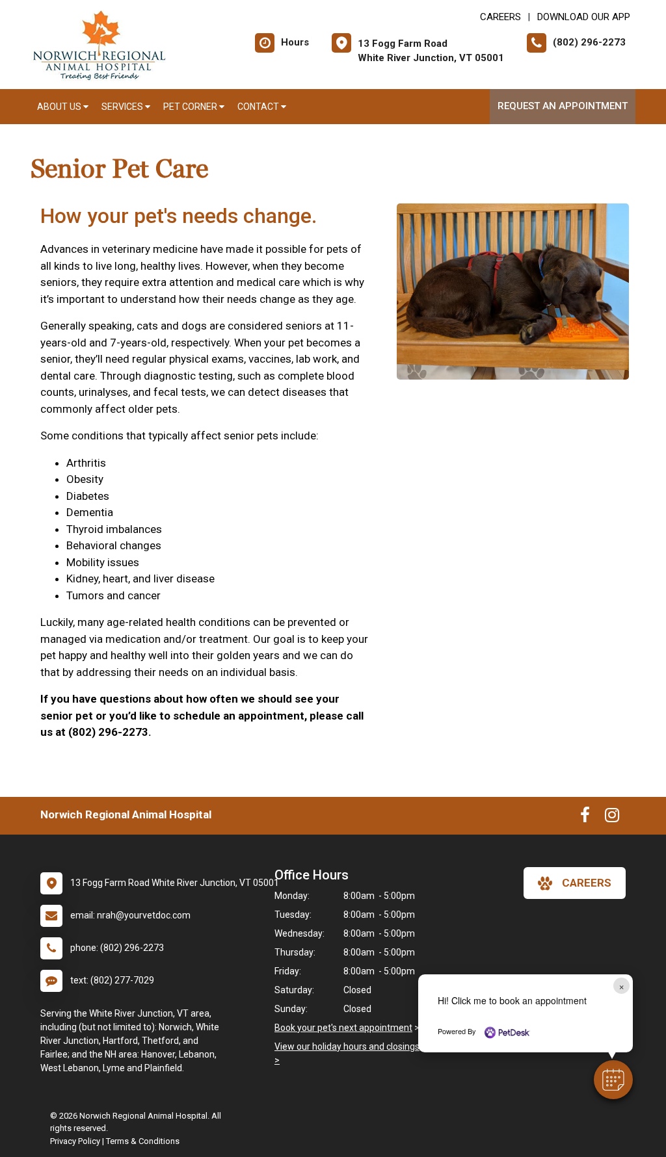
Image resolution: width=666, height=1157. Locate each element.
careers (586, 882)
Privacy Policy (75, 1141)
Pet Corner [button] (191, 106)
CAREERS (500, 17)
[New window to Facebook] (585, 817)
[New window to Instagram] (612, 817)
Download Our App (583, 17)
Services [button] (123, 106)
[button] (613, 1079)
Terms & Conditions (143, 1141)
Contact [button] (259, 106)
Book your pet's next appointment (343, 1027)
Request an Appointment (563, 106)
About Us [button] (60, 106)
